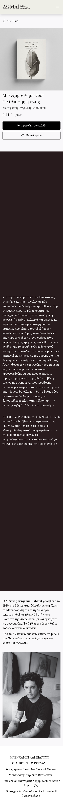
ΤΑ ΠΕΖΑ (13, 21)
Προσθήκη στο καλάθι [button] (33, 125)
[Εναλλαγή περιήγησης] (57, 7)
